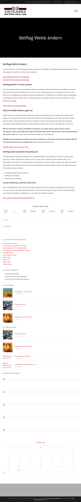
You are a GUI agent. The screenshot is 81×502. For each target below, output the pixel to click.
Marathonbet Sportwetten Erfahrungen (16, 77)
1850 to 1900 (6, 257)
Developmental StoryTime (22, 356)
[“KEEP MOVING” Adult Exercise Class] (7, 365)
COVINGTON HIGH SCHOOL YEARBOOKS (16, 276)
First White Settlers (8, 253)
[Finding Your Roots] (7, 305)
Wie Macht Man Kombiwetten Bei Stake (16, 80)
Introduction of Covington (10, 243)
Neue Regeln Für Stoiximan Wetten (14, 106)
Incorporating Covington (9, 255)
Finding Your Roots (20, 304)
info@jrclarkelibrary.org (71, 2)
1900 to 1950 (6, 259)
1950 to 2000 (6, 262)
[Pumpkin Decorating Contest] (7, 318)
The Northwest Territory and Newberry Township (16, 250)
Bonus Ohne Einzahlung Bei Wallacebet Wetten (18, 198)
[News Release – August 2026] (7, 293)
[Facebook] (6, 232)
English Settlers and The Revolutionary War (15, 248)
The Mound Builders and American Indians (14, 246)
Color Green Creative (53, 498)
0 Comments (19, 294)
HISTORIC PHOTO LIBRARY (12, 274)
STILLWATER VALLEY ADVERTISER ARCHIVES (17, 279)
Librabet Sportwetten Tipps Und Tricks (15, 147)
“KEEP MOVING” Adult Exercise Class (25, 364)
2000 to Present (7, 264)
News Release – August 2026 (23, 292)
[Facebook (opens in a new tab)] (4, 2)
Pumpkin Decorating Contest (23, 317)
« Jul (4, 473)
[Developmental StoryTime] (7, 357)
